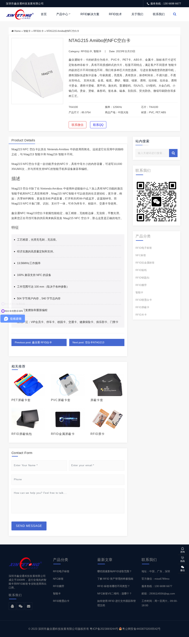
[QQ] (12, 606)
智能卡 (27, 31)
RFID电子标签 (143, 247)
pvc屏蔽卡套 (61, 400)
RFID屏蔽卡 (142, 307)
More (27, 385)
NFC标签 (140, 255)
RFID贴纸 (141, 270)
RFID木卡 (141, 314)
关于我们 (137, 14)
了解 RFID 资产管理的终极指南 (115, 578)
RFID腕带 (141, 285)
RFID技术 (115, 14)
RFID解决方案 (89, 14)
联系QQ (98, 124)
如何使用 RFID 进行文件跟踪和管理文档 (116, 603)
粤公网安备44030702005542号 (141, 628)
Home (17, 31)
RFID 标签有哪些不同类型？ (113, 586)
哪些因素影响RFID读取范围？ (114, 571)
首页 (44, 14)
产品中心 (62, 14)
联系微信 (77, 124)
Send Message (29, 525)
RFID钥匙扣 (142, 277)
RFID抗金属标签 (144, 262)
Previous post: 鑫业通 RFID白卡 (33, 342)
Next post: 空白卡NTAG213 (88, 342)
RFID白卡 (38, 31)
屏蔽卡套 (96, 400)
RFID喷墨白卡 (143, 299)
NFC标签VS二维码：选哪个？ (114, 593)
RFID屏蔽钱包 (21, 433)
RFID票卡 (97, 433)
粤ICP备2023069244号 (104, 628)
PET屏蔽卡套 (21, 400)
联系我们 (159, 14)
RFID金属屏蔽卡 (63, 433)
